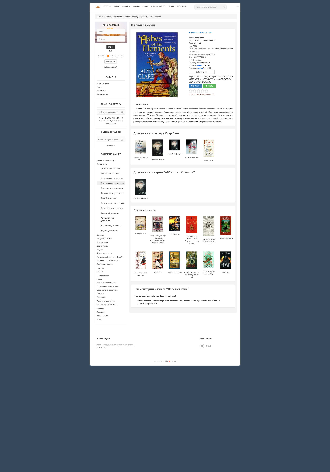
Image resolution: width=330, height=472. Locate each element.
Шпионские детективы (111, 225)
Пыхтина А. (205, 62)
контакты (113, 345)
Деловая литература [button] (131, 13)
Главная (107, 6)
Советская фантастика (161, 382)
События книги (201, 72)
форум (106, 345)
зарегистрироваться (147, 303)
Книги (116, 6)
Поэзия (100, 271)
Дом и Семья (102, 242)
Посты (99, 87)
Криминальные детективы (112, 193)
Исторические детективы (136, 16)
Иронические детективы (112, 178)
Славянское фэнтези (160, 377)
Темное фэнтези (158, 405)
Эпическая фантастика (161, 440)
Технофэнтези (157, 411)
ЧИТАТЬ (210, 86)
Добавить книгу (158, 6)
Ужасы (154, 417)
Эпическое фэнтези (160, 446)
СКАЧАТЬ (196, 86)
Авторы (136, 6)
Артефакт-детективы (110, 168)
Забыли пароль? (110, 67)
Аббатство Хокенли (204, 40)
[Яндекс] (112, 56)
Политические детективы (112, 203)
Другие (100, 249)
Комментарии (103, 83)
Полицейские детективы (112, 208)
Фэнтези (155, 429)
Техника (100, 293)
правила (131, 345)
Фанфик (100, 308)
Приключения (103, 275)
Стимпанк (155, 400)
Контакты (181, 6)
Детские (100, 235)
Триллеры (101, 297)
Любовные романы (105, 264)
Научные (100, 268)
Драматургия (102, 246)
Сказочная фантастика (161, 371)
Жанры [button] (125, 6)
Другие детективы (109, 230)
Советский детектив (110, 213)
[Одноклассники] (108, 56)
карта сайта (122, 345)
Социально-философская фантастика (168, 394)
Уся (153, 423)
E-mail (208, 346)
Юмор (99, 319)
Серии (145, 6)
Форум (171, 6)
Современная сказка (160, 388)
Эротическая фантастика (162, 452)
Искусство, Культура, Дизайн (110, 257)
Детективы (117, 16)
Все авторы (111, 123)
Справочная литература (107, 286)
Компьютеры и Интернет (108, 260)
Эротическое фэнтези (161, 457)
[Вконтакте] (99, 56)
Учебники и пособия (106, 301)
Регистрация (110, 61)
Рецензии (101, 90)
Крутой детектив (108, 198)
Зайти (111, 47)
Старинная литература (107, 290)
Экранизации (103, 94)
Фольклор (101, 312)
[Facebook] (122, 56)
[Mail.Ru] (103, 56)
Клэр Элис (199, 37)
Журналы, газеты (104, 253)
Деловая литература (160, 13)
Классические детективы (112, 188)
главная (99, 345)
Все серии (111, 145)
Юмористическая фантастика (164, 463)
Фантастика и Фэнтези (107, 304)
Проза (99, 279)
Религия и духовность (107, 282)
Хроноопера (156, 434)
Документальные (104, 238)
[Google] (117, 56)
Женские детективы (110, 173)
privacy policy (101, 347)
